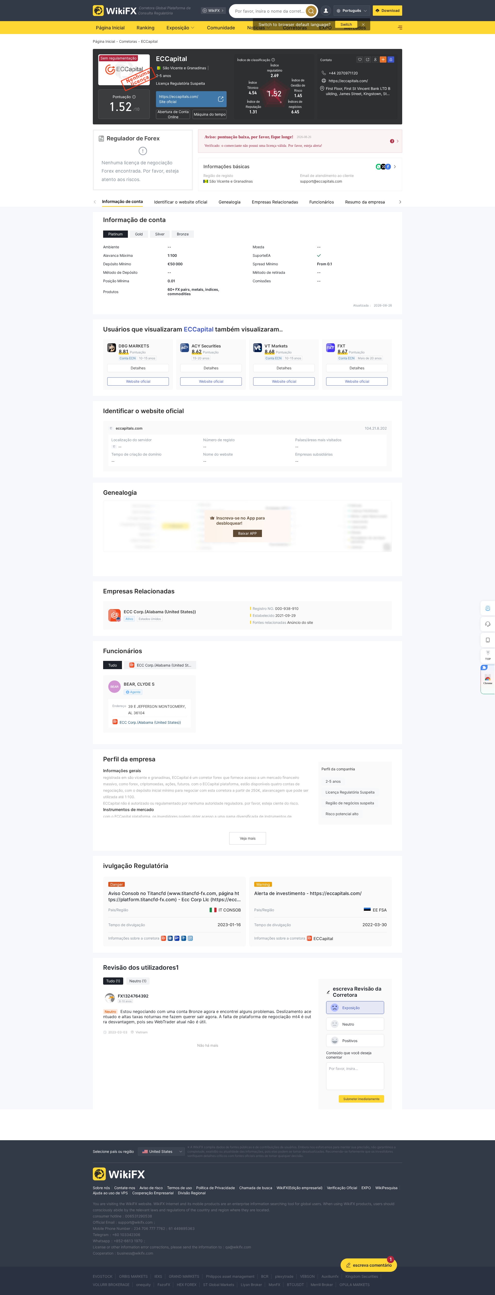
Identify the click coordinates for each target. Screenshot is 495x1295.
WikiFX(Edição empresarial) (300, 1188)
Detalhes (138, 368)
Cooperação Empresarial (153, 1193)
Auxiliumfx (330, 1276)
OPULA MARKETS (355, 1284)
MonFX (274, 1284)
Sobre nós (101, 1188)
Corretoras (128, 41)
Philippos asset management (230, 1276)
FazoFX (164, 1284)
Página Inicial (104, 41)
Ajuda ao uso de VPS (110, 1193)
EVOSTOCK (102, 1276)
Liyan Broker (251, 1284)
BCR (264, 1276)
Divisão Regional (191, 1193)
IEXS (158, 1276)
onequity (143, 1284)
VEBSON (307, 1276)
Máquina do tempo (210, 114)
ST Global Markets (218, 1284)
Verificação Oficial (342, 1188)
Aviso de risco (151, 1188)
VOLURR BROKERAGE (111, 1284)
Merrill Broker (322, 1284)
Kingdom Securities (361, 1276)
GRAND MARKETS (184, 1276)
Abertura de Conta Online (173, 114)
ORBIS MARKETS (133, 1276)
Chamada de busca (255, 1188)
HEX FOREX (186, 1284)
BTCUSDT (295, 1284)
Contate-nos (124, 1188)
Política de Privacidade (215, 1188)
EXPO (366, 1188)
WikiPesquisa (386, 1188)
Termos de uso (179, 1188)
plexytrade (284, 1276)
